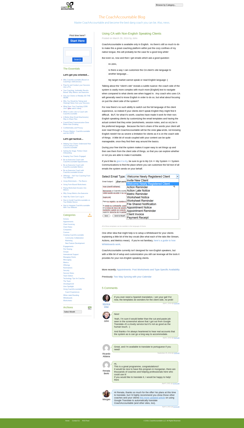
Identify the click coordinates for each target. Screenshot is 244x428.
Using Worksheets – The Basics (75, 181)
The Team (67, 281)
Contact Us (76, 421)
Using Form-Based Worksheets (74, 184)
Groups (66, 252)
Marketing (68, 241)
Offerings (66, 265)
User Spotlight (68, 286)
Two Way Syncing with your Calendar (132, 276)
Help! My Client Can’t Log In (73, 197)
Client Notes (67, 227)
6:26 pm (176, 303)
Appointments (68, 222)
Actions (66, 219)
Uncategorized (68, 284)
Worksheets (67, 301)
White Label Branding (71, 295)
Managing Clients (69, 257)
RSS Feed (85, 421)
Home (67, 421)
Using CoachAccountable (72, 289)
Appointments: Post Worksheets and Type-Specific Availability (148, 269)
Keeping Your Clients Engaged (74, 156)
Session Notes (68, 273)
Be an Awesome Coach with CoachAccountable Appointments (75, 161)
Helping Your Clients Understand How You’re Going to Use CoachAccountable (77, 145)
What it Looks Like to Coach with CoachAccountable (75, 113)
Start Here (77, 40)
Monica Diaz (106, 305)
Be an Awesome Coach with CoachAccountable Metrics (73, 166)
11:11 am (176, 407)
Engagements (68, 246)
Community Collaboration (74, 238)
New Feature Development (75, 243)
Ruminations (67, 268)
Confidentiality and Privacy (73, 128)
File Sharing (67, 249)
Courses (66, 232)
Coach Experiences (72, 292)
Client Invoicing (69, 224)
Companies (67, 230)
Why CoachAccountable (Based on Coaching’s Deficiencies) (76, 81)
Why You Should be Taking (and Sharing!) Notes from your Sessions (76, 102)
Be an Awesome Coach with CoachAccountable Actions (73, 171)
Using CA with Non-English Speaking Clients (131, 33)
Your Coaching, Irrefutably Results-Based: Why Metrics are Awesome (76, 91)
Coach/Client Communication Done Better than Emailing (76, 123)
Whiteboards (67, 298)
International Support (71, 254)
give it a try (122, 161)
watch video (76, 108)
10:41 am (176, 383)
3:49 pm (176, 353)
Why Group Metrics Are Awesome (75, 193)
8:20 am (176, 338)
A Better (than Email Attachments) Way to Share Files (75, 118)
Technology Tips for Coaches (74, 278)
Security (66, 270)
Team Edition (68, 276)
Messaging (67, 260)
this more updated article (152, 397)
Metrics (66, 262)
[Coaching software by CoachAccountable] (67, 9)
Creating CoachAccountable (73, 235)
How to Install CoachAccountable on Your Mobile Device (76, 201)
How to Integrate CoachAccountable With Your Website (76, 206)
